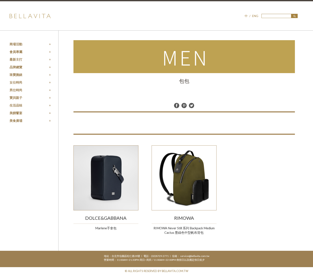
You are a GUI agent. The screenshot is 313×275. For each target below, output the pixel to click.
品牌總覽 (16, 67)
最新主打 (16, 59)
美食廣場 (16, 120)
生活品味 (16, 105)
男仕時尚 (16, 90)
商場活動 (16, 44)
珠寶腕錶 (16, 75)
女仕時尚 (16, 82)
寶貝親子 (16, 97)
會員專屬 (16, 52)
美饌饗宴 (16, 113)
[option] (184, 56)
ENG (255, 16)
